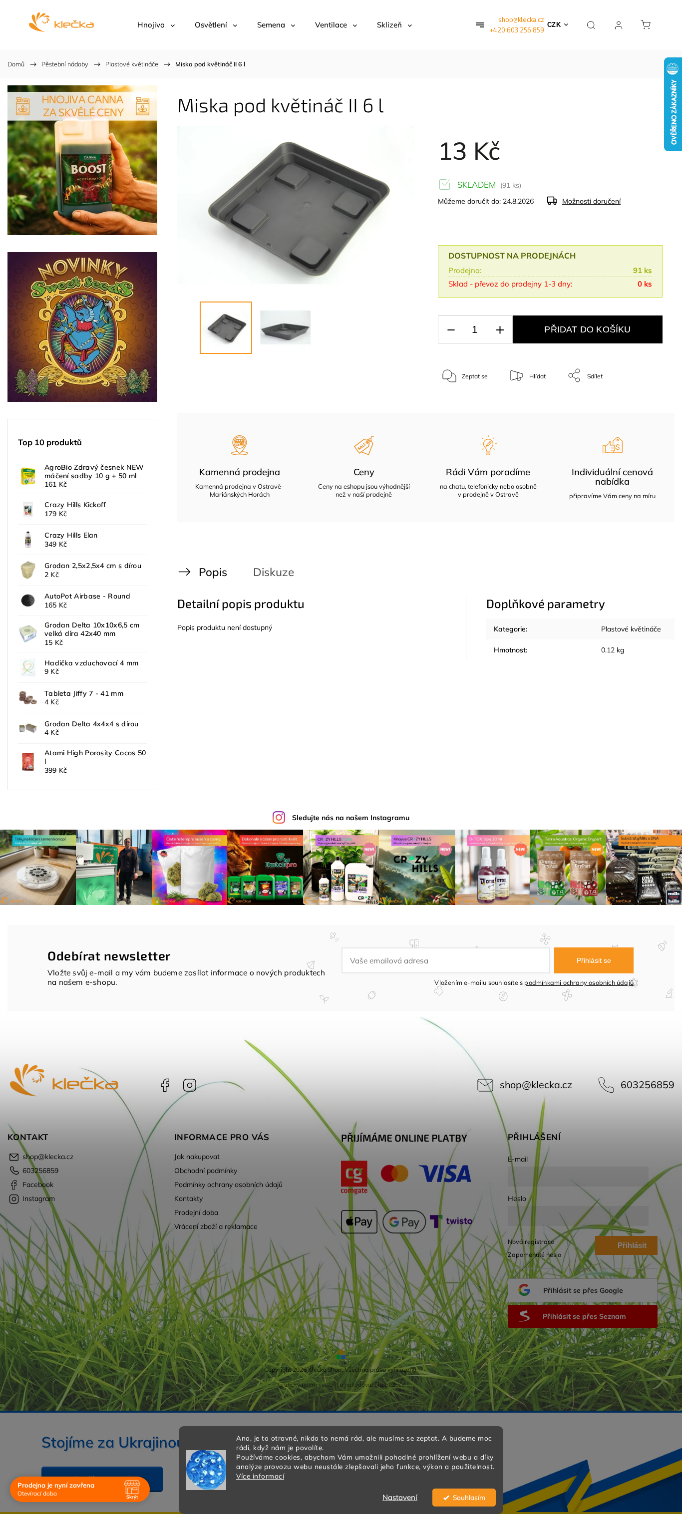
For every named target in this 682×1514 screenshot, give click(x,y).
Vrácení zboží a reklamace (216, 1226)
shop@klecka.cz (521, 19)
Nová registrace (531, 1241)
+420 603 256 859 (517, 30)
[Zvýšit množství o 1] (499, 329)
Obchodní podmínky (205, 1170)
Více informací (260, 1476)
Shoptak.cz (389, 1384)
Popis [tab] (213, 572)
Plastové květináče (631, 628)
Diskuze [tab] (273, 572)
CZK (554, 24)
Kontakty (188, 1198)
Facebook (164, 1085)
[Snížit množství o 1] (450, 329)
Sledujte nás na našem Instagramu (350, 817)
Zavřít (641, 408)
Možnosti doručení (591, 201)
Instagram (189, 1085)
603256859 (648, 1084)
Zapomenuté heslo (534, 1254)
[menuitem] (156, 25)
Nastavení (399, 1497)
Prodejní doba (196, 1212)
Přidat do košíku (587, 329)
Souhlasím (469, 1497)
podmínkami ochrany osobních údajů (579, 982)
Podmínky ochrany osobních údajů (228, 1184)
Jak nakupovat (197, 1156)
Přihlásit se (594, 960)
